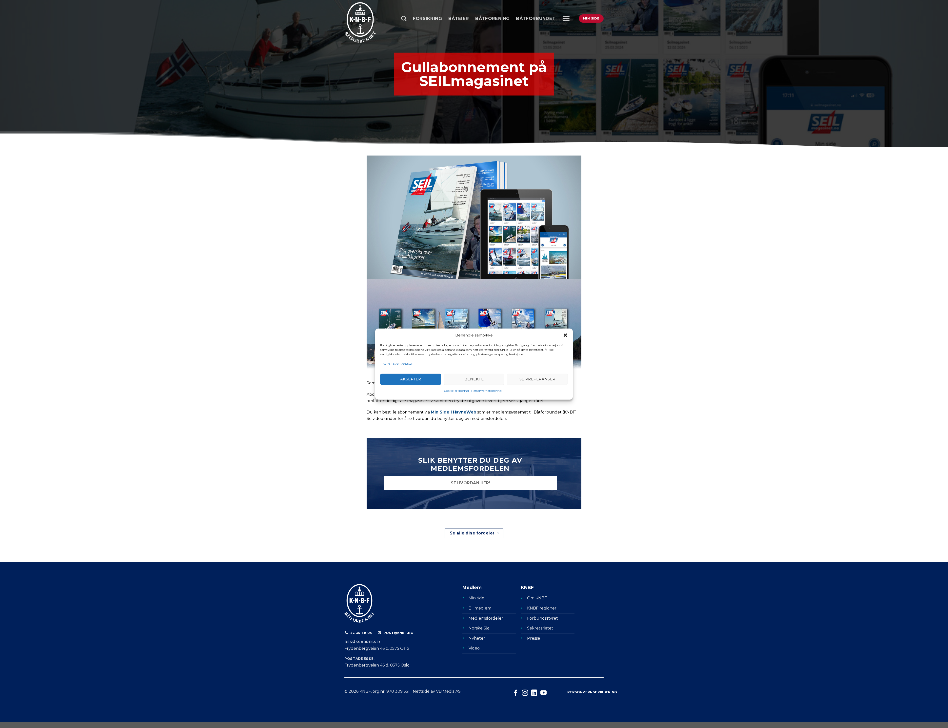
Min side (476, 598)
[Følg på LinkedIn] (534, 693)
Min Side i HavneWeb (453, 412)
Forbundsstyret (542, 618)
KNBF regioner (541, 608)
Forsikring (427, 18)
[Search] (403, 18)
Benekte (474, 379)
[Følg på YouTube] (543, 693)
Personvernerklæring (486, 391)
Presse (533, 638)
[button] (565, 335)
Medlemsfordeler (486, 618)
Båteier (458, 18)
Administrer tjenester (398, 363)
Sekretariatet (540, 628)
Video (474, 648)
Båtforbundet (535, 18)
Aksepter (410, 379)
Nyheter (477, 638)
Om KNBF (537, 598)
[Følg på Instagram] (525, 693)
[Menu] (566, 18)
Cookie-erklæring (456, 391)
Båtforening (492, 18)
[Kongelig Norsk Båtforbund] (369, 22)
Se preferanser (537, 379)
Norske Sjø (479, 628)
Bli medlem (480, 608)
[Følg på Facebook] (516, 693)
